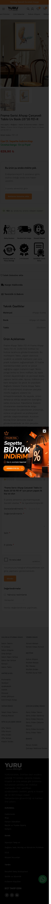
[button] (44, 431)
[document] (24, 452)
